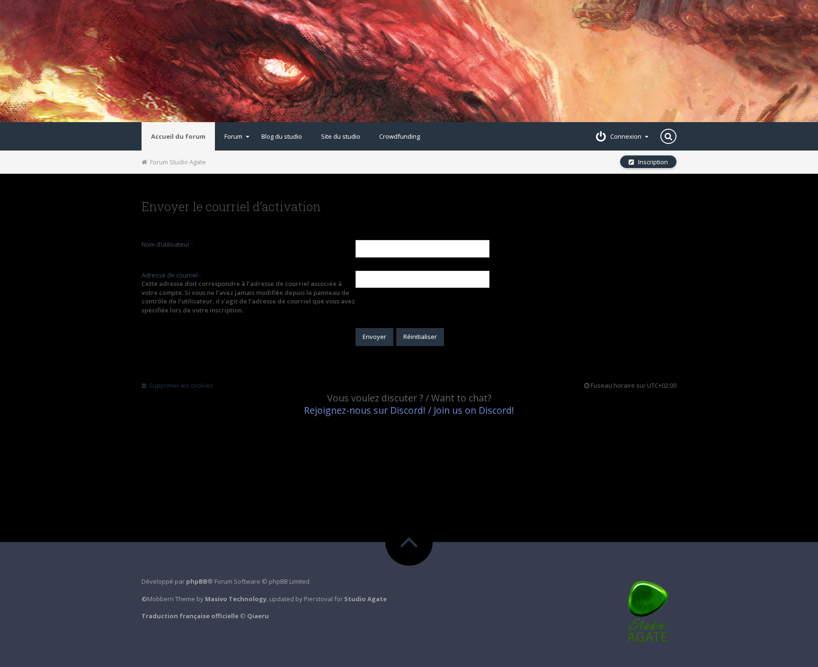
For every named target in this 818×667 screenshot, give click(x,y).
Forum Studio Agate (176, 162)
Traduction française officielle (190, 616)
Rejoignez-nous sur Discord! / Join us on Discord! (409, 410)
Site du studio (340, 136)
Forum (233, 136)
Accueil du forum (178, 136)
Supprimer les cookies (179, 385)
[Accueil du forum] (409, 61)
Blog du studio (281, 136)
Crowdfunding (399, 136)
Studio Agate (365, 599)
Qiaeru (258, 616)
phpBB (196, 581)
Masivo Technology (236, 599)
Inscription (651, 162)
